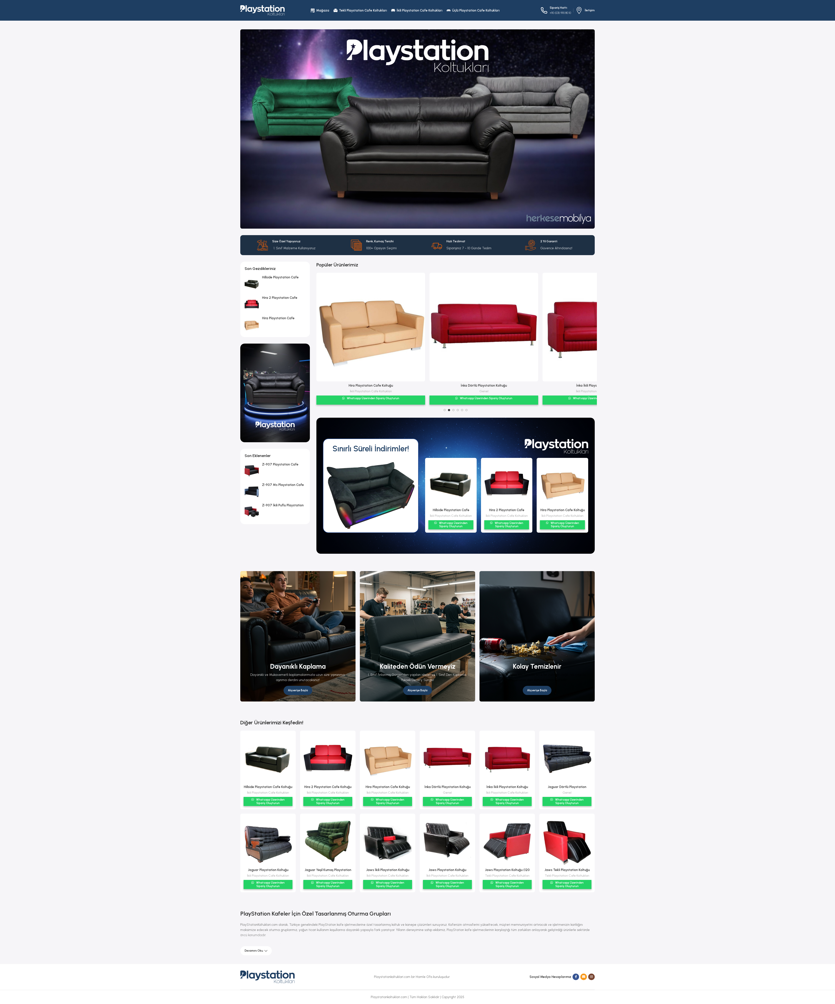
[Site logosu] (262, 10)
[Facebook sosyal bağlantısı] (576, 977)
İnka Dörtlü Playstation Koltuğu (447, 787)
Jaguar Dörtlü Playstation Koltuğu (484, 385)
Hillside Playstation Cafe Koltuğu (268, 787)
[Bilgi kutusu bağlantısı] (585, 10)
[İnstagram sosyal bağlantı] (591, 977)
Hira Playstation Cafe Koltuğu (562, 510)
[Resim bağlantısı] (267, 977)
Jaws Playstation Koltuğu (447, 870)
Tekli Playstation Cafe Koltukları (507, 876)
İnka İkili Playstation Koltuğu (371, 385)
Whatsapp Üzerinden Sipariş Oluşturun (372, 398)
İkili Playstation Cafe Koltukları (371, 391)
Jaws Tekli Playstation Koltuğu (567, 870)
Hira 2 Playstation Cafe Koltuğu (327, 787)
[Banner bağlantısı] (298, 636)
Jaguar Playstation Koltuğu (268, 870)
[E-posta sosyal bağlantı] (583, 977)
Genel (483, 391)
